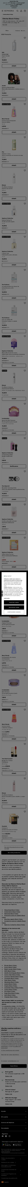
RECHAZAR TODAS (14, 607)
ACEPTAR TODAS (14, 602)
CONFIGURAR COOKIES (14, 612)
